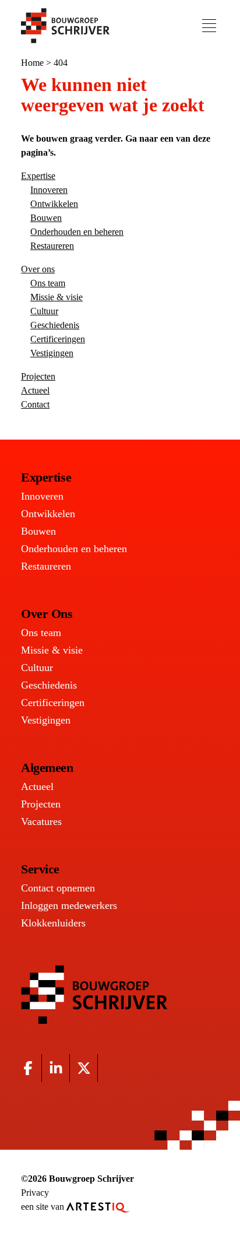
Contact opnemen (58, 888)
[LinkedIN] (56, 1068)
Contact (35, 404)
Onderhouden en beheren (76, 232)
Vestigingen (51, 353)
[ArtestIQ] (97, 1207)
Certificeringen (57, 339)
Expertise (38, 176)
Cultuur (44, 311)
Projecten (38, 376)
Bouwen (46, 218)
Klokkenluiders (53, 923)
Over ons (38, 269)
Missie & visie (56, 297)
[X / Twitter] (84, 1068)
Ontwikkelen (54, 204)
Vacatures (41, 821)
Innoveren (49, 190)
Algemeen (47, 767)
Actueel (35, 390)
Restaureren (52, 246)
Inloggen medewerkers (69, 905)
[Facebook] (28, 1068)
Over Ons (46, 613)
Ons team (47, 283)
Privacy (35, 1193)
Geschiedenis (54, 325)
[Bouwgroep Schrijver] (65, 25)
